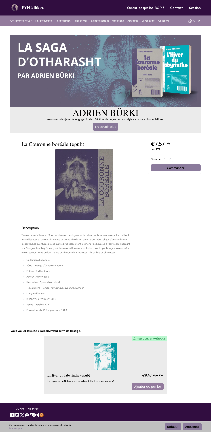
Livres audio (148, 20)
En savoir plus (105, 127)
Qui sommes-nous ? (21, 20)
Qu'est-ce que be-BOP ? (145, 8)
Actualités (132, 20)
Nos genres (81, 20)
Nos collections (63, 20)
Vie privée (33, 408)
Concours (163, 20)
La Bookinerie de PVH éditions (107, 20)
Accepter (192, 427)
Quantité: (156, 159)
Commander (175, 168)
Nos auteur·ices (43, 20)
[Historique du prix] (168, 143)
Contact (176, 8)
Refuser (173, 427)
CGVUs (20, 408)
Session (195, 8)
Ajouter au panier (147, 386)
